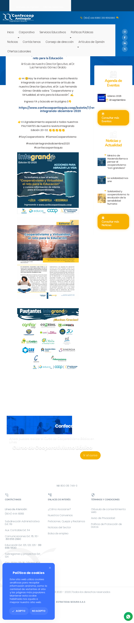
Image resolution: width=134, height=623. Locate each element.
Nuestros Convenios (60, 515)
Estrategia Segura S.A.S (70, 602)
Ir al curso (90, 455)
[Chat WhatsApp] (128, 616)
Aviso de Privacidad (103, 518)
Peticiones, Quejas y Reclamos (66, 521)
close (49, 567)
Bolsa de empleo (58, 533)
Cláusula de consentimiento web (108, 510)
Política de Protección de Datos (106, 525)
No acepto (38, 611)
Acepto (18, 611)
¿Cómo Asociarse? (59, 509)
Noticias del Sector (59, 527)
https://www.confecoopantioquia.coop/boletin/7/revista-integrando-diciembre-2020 (60, 109)
